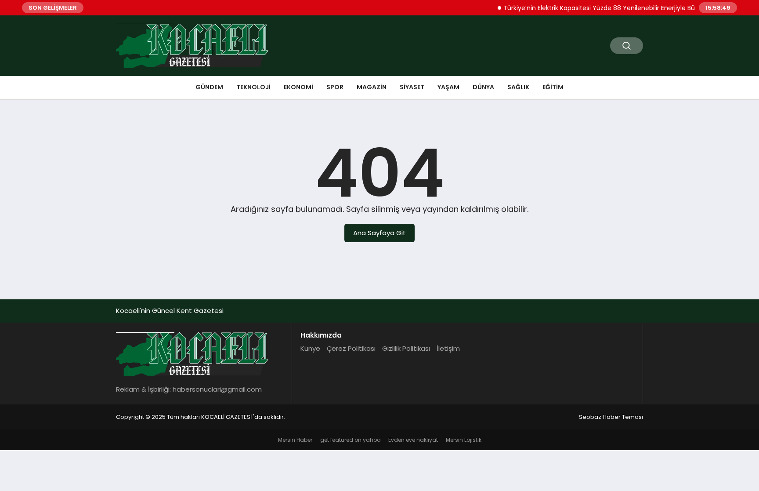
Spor (334, 87)
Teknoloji (253, 87)
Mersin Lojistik (463, 440)
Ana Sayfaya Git (379, 232)
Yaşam (448, 87)
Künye (310, 348)
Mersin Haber (295, 440)
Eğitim (553, 87)
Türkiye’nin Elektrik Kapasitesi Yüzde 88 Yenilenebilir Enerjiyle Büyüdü (600, 8)
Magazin (372, 87)
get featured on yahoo (350, 440)
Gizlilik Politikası (406, 348)
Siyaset (412, 87)
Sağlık (518, 87)
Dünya (483, 87)
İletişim (448, 348)
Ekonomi (298, 87)
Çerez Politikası (351, 348)
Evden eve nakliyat (413, 440)
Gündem (209, 87)
